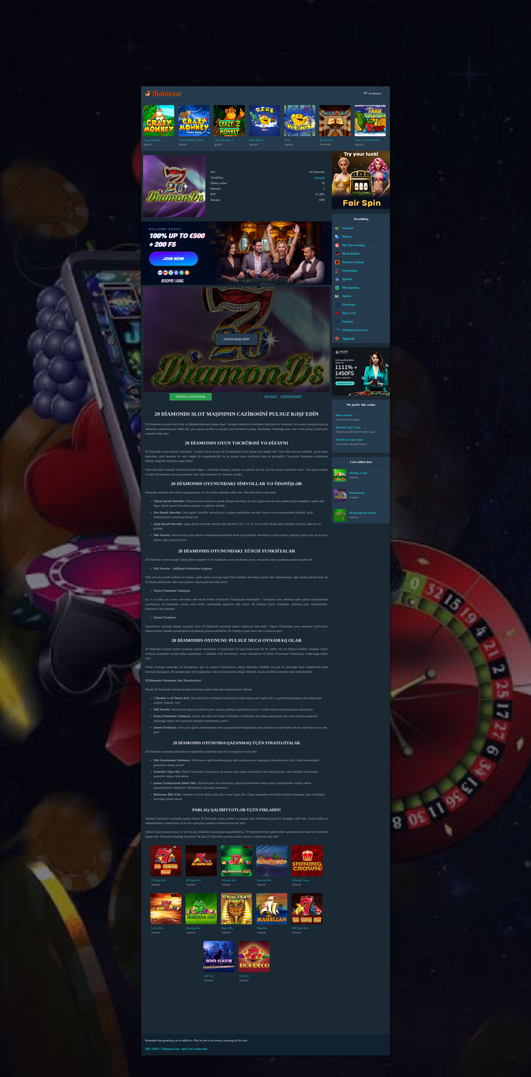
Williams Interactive (355, 330)
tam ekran (270, 396)
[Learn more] (361, 208)
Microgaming (350, 287)
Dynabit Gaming (352, 262)
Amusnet (319, 177)
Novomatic (349, 304)
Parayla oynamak (191, 396)
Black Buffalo (350, 253)
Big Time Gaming (353, 245)
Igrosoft (347, 279)
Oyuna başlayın (236, 339)
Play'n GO (349, 313)
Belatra (346, 236)
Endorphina (349, 270)
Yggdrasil (348, 338)
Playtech (347, 321)
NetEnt (346, 296)
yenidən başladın (291, 396)
